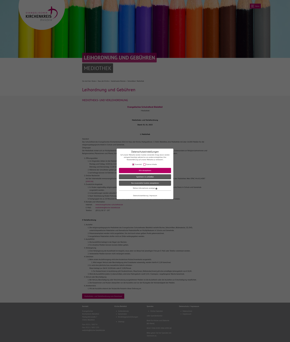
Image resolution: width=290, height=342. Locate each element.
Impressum (153, 196)
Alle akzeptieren (145, 170)
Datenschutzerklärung (140, 196)
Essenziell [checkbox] (138, 164)
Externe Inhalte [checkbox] (151, 164)
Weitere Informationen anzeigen (144, 188)
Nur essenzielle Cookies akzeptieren (145, 183)
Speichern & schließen (145, 177)
